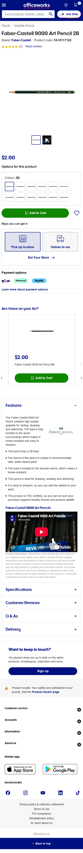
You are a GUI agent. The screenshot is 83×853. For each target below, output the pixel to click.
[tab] (41, 405)
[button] (4, 6)
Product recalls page (45, 691)
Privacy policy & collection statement (41, 804)
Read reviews (33, 46)
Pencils (6, 25)
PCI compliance (41, 813)
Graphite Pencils (24, 25)
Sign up (43, 671)
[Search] (51, 14)
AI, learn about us (41, 823)
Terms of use (41, 809)
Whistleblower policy (41, 818)
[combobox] (28, 14)
